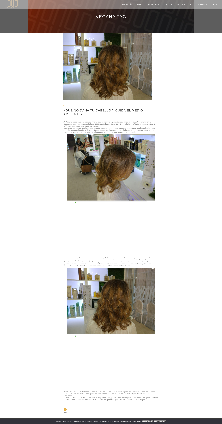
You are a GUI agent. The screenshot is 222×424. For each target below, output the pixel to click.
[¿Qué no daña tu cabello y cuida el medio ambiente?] (107, 66)
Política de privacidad (160, 421)
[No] (220, 421)
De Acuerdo (146, 421)
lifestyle (77, 105)
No (152, 421)
